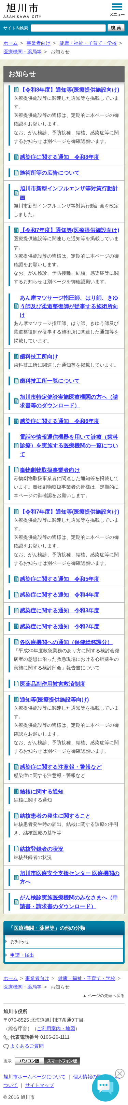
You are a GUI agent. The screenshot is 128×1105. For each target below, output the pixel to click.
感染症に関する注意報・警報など (61, 767)
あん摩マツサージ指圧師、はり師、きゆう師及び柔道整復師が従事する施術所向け (69, 306)
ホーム (10, 43)
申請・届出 (22, 955)
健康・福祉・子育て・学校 (88, 43)
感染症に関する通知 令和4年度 (59, 595)
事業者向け (39, 43)
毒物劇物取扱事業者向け (50, 470)
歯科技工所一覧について (50, 381)
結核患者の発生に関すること (55, 816)
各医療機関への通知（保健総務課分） (66, 642)
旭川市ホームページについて (34, 1076)
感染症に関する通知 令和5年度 (59, 579)
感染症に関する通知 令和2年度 (59, 626)
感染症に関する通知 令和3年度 (59, 610)
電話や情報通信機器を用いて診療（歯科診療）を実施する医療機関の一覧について (69, 445)
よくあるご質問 (27, 1046)
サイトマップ (39, 1085)
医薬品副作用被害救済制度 (52, 684)
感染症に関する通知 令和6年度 (59, 421)
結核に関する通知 (41, 791)
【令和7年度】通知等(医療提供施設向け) (69, 230)
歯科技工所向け (39, 356)
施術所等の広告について (50, 173)
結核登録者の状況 (41, 849)
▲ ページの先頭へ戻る (104, 995)
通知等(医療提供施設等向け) (54, 699)
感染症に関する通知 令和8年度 (59, 157)
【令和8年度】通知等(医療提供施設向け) (69, 90)
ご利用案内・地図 (56, 1028)
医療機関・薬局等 (22, 51)
